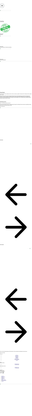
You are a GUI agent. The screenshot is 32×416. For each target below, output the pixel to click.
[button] (16, 194)
